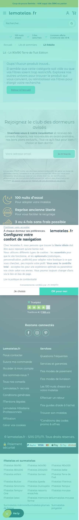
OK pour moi (59, 291)
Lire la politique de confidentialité (20, 279)
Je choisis (19, 291)
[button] (7, 513)
